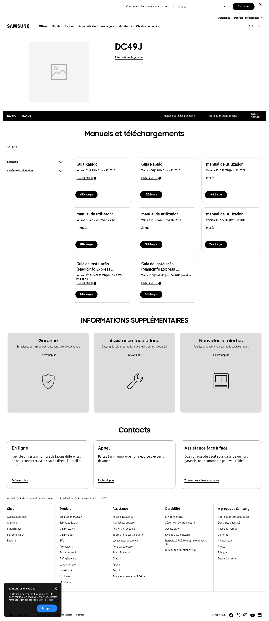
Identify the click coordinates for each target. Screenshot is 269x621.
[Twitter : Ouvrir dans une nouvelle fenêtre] (238, 615)
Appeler (117, 564)
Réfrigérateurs (68, 558)
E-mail (116, 570)
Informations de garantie (129, 57)
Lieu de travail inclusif (177, 534)
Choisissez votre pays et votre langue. (147, 6)
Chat (115, 558)
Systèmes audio (68, 552)
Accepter (47, 608)
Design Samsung (227, 558)
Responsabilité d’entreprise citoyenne (186, 540)
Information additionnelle (222, 115)
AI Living (12, 522)
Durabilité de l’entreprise (179, 550)
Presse (221, 546)
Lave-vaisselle (68, 564)
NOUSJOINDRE (254, 115)
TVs (62, 540)
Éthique (222, 552)
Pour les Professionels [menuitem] (246, 17)
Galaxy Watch (67, 528)
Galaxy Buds (67, 534)
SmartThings (14, 528)
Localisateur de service (125, 540)
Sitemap (80, 615)
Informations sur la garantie (128, 534)
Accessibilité (172, 528)
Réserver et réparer (123, 546)
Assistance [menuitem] (224, 17)
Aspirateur (66, 576)
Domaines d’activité (229, 522)
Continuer (243, 6)
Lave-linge (66, 570)
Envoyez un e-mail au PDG (127, 576)
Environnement (174, 516)
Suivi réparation (121, 552)
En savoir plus (48, 355)
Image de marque (227, 528)
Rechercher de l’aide (124, 528)
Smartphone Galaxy (71, 516)
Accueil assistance (123, 516)
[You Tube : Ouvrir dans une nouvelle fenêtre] (252, 615)
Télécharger (86, 194)
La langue (12, 162)
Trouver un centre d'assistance (201, 480)
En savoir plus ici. (45, 600)
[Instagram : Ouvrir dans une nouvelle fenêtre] (245, 615)
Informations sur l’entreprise (233, 516)
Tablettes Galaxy (69, 522)
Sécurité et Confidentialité (180, 522)
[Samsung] (18, 26)
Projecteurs (66, 546)
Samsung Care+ (16, 534)
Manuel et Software (123, 522)
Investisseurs (225, 540)
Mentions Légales (63, 615)
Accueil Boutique (17, 516)
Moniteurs (65, 582)
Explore (11, 540)
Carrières (223, 534)
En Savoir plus (221, 355)
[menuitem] (43, 26)
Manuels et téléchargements (179, 115)
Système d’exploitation (20, 171)
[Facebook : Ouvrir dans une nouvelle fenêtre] (231, 615)
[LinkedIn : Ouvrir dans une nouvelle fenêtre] (259, 615)
